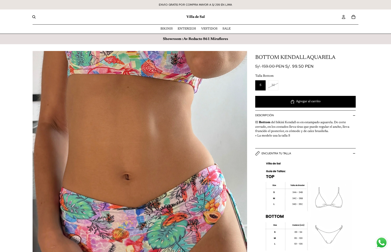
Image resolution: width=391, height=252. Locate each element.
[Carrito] (353, 17)
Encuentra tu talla (276, 153)
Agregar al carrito (308, 101)
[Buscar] (34, 17)
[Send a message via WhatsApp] (381, 243)
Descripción (264, 115)
